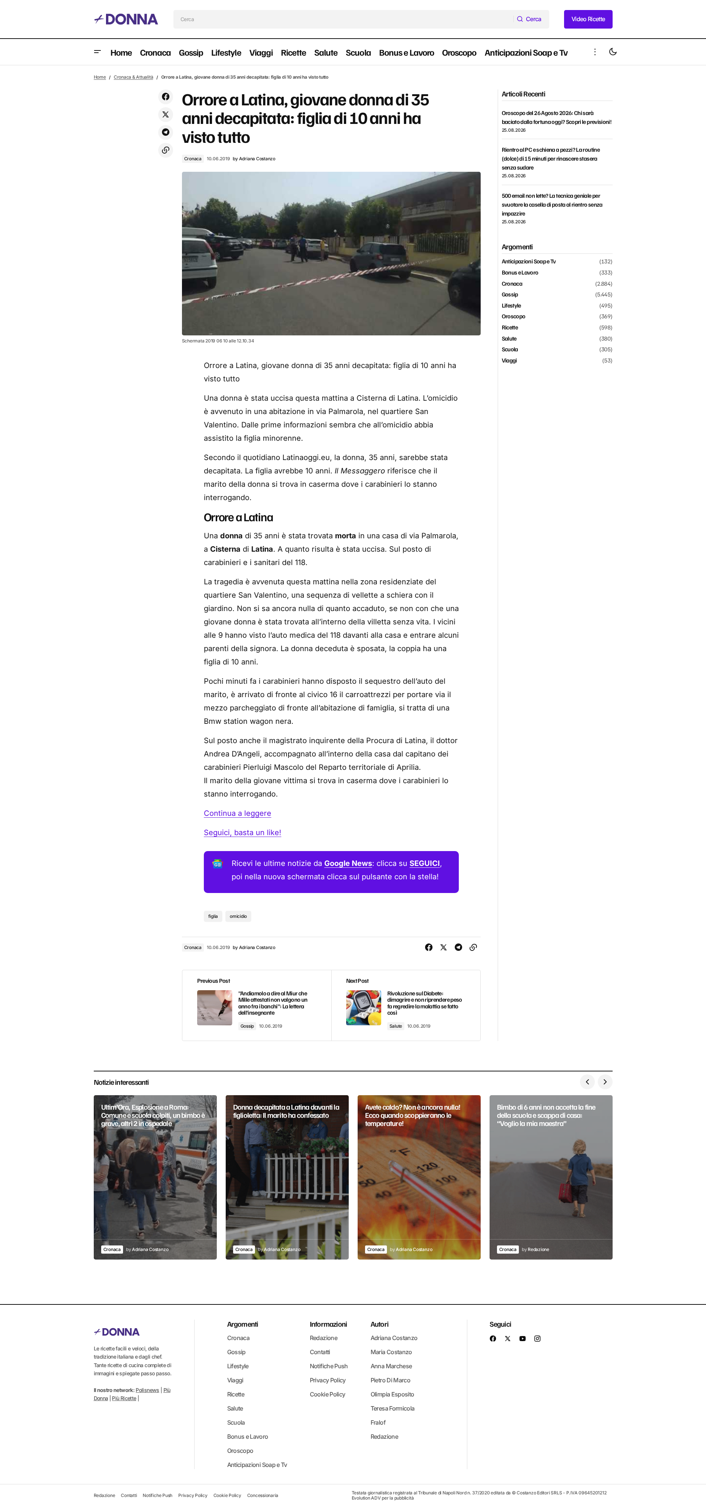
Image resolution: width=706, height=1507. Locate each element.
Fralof (378, 1422)
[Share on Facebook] (166, 97)
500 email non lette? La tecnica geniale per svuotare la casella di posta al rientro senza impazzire (552, 204)
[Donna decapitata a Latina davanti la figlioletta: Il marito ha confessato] (287, 1177)
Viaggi (509, 360)
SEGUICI (425, 863)
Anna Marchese (391, 1366)
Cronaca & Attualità (133, 77)
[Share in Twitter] (166, 115)
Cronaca (193, 158)
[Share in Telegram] (166, 132)
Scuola (510, 349)
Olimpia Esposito (392, 1394)
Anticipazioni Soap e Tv (529, 261)
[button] (97, 52)
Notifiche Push (329, 1366)
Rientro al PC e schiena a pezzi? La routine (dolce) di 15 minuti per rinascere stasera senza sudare (551, 158)
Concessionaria (263, 1495)
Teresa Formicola (393, 1408)
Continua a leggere (237, 813)
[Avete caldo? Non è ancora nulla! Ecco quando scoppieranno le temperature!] (419, 1177)
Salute (396, 1026)
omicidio (238, 916)
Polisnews (147, 1390)
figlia (213, 916)
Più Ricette (124, 1398)
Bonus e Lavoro (520, 272)
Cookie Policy (327, 1394)
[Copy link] (166, 150)
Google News (348, 863)
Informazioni (328, 1324)
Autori (379, 1324)
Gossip (247, 1026)
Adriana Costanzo (394, 1338)
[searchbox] (343, 19)
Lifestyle (511, 305)
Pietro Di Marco (390, 1380)
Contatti (320, 1352)
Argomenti (242, 1324)
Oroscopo (514, 316)
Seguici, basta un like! (242, 832)
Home (100, 77)
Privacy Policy (328, 1380)
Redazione (323, 1338)
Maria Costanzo (391, 1352)
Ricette (510, 327)
